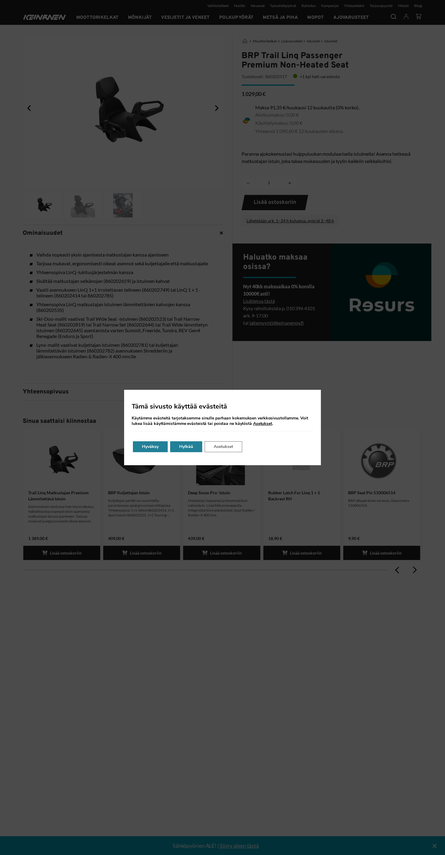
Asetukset (262, 423)
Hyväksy (150, 446)
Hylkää (186, 446)
